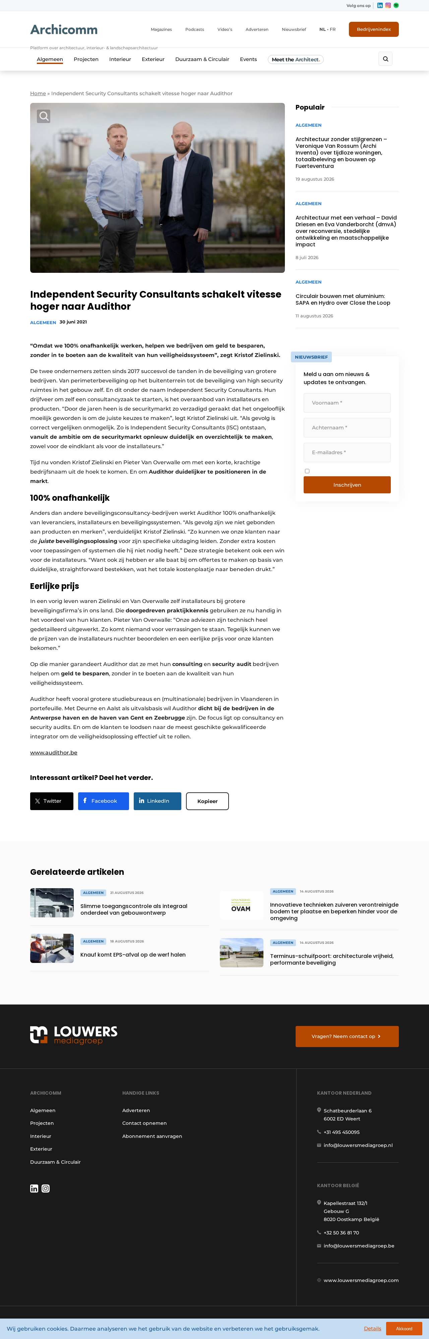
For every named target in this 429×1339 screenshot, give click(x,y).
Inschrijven (347, 485)
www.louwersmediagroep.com (361, 1280)
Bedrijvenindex (374, 29)
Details (372, 1328)
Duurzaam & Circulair (202, 59)
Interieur (120, 59)
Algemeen (50, 59)
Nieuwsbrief (294, 29)
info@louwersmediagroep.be (359, 1246)
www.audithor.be (53, 752)
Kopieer (207, 801)
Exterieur (153, 59)
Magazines (161, 29)
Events (248, 59)
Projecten (86, 59)
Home (38, 93)
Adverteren (257, 29)
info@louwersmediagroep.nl (358, 1145)
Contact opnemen (144, 1123)
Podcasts (194, 29)
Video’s (225, 29)
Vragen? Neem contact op (343, 1036)
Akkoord (404, 1328)
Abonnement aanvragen (152, 1136)
